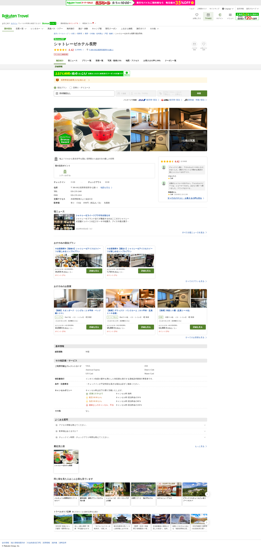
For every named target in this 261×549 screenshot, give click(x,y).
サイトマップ (214, 9)
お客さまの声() (152, 61)
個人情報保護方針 (18, 543)
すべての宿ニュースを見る (193, 232)
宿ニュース (72, 61)
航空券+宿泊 (151, 100)
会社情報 (5, 543)
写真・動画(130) (114, 61)
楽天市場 (240, 9)
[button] (76, 451)
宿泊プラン (62, 88)
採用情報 (46, 543)
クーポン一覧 (170, 61)
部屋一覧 (99, 61)
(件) (78, 50)
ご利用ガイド (202, 9)
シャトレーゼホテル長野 (75, 44)
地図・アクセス (132, 61)
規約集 (54, 543)
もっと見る (199, 446)
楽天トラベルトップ (61, 34)
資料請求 (62, 543)
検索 (199, 93)
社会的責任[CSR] (34, 543)
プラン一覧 (86, 61)
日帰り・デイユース (81, 88)
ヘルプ (191, 9)
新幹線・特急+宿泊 (196, 100)
